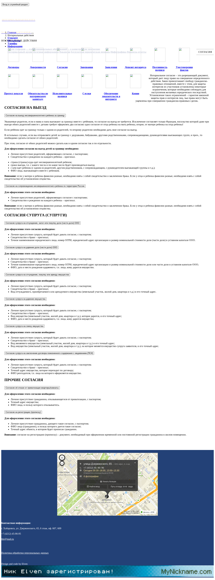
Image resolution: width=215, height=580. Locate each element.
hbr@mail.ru (7, 539)
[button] (15, 46)
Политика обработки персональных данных (25, 553)
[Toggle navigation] (32, 33)
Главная (12, 32)
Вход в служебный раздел (15, 4)
